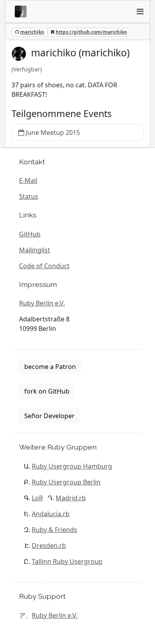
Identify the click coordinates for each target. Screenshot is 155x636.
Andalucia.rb (51, 513)
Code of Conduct (44, 265)
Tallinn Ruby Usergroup (67, 561)
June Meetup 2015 (53, 132)
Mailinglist (34, 250)
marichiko (32, 32)
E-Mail (28, 180)
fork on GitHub (47, 391)
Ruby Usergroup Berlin (66, 482)
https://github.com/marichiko (91, 32)
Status (28, 196)
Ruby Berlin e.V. (42, 303)
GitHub (30, 234)
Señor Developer (49, 415)
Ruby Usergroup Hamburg (72, 466)
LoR (37, 498)
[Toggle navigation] (140, 11)
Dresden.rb (49, 545)
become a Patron (50, 366)
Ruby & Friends (54, 529)
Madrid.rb (71, 498)
